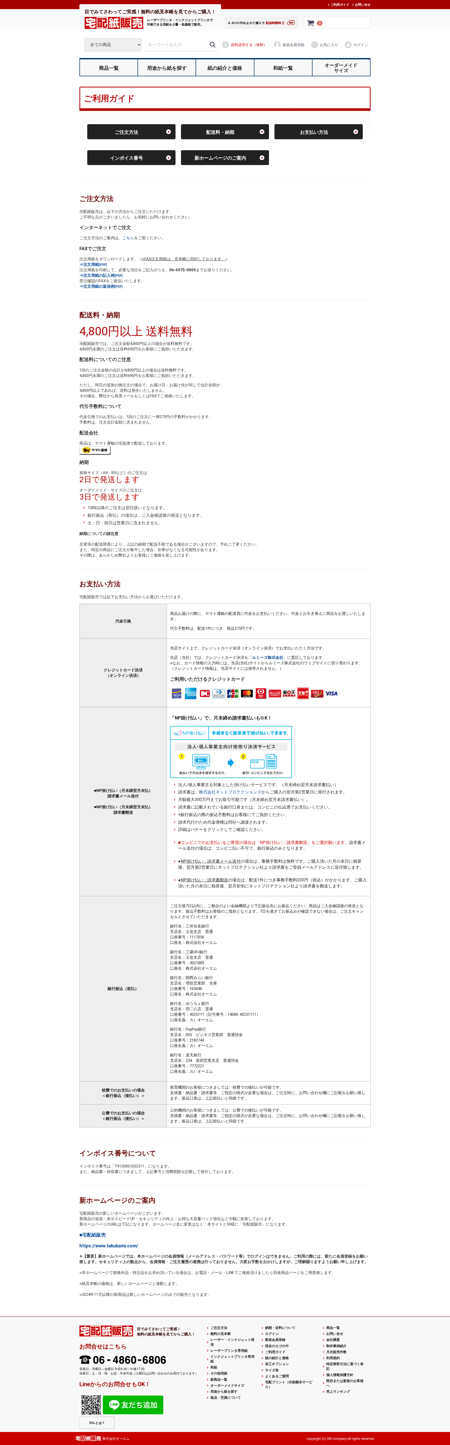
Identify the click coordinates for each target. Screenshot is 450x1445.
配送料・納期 (220, 132)
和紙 (213, 1367)
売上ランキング (338, 1391)
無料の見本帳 (220, 1334)
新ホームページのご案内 (220, 158)
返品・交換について (225, 1397)
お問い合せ (363, 5)
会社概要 (333, 1340)
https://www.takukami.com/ (108, 1245)
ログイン (360, 45)
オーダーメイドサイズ (227, 1385)
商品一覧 (333, 1328)
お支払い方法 (314, 132)
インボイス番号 (126, 158)
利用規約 (333, 1358)
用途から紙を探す (224, 1391)
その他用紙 (218, 1373)
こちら (128, 238)
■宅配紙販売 (92, 1234)
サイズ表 (272, 1370)
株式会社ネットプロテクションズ (230, 792)
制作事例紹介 (336, 1346)
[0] (310, 23)
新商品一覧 (218, 1379)
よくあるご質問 (277, 1376)
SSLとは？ (97, 1422)
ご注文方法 (126, 132)
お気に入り (329, 45)
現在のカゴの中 (277, 1346)
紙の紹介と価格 (277, 1358)
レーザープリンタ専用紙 (229, 1350)
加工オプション (277, 1364)
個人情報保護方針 (339, 1375)
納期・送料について (280, 1328)
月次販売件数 (336, 1352)
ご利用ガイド (339, 5)
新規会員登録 (293, 45)
